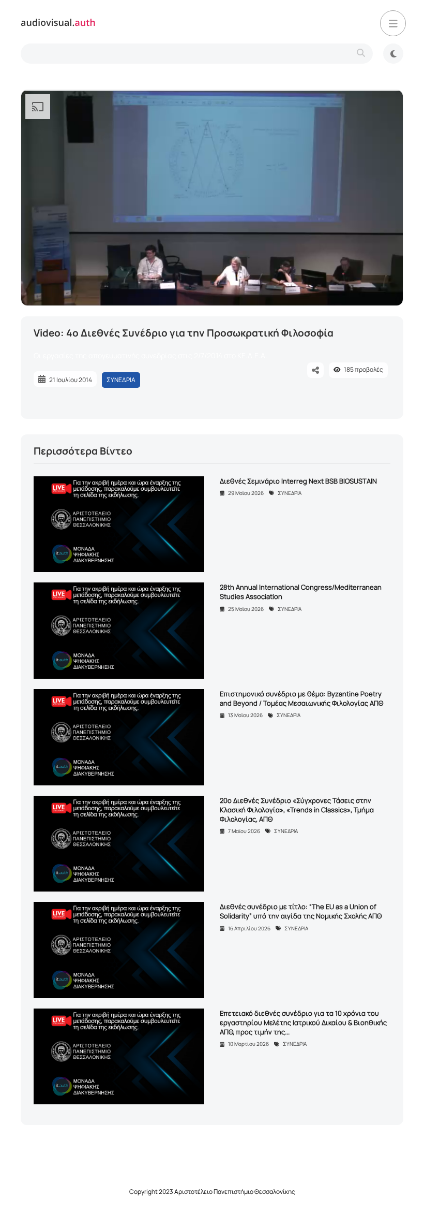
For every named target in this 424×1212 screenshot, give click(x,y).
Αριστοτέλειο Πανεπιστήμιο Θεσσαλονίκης (234, 1191)
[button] (393, 23)
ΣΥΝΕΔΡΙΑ (121, 379)
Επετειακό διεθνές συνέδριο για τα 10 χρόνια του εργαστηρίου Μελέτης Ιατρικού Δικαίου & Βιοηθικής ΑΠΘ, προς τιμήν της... (303, 1022)
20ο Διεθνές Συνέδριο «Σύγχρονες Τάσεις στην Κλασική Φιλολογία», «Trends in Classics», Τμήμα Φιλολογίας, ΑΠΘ (297, 810)
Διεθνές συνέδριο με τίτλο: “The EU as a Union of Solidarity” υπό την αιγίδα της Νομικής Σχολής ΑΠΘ (301, 911)
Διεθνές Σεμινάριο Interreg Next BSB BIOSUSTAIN (298, 481)
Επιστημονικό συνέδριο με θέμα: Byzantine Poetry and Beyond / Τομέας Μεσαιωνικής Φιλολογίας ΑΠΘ (301, 698)
